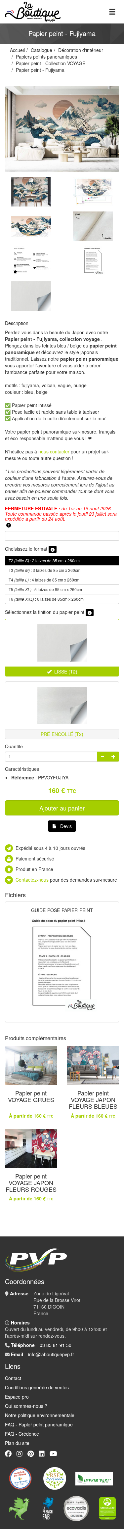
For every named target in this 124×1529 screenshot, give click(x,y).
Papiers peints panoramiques (46, 56)
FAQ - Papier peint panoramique (39, 1424)
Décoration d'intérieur (80, 50)
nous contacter (53, 451)
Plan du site (17, 1443)
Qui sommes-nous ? (26, 1406)
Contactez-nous (32, 879)
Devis (66, 826)
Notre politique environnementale (39, 1415)
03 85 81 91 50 (55, 1345)
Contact (13, 1378)
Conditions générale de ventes (37, 1387)
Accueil (17, 50)
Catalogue (41, 50)
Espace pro (17, 1396)
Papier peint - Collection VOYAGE (50, 63)
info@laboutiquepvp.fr (51, 1354)
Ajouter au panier (62, 808)
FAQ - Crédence (22, 1433)
